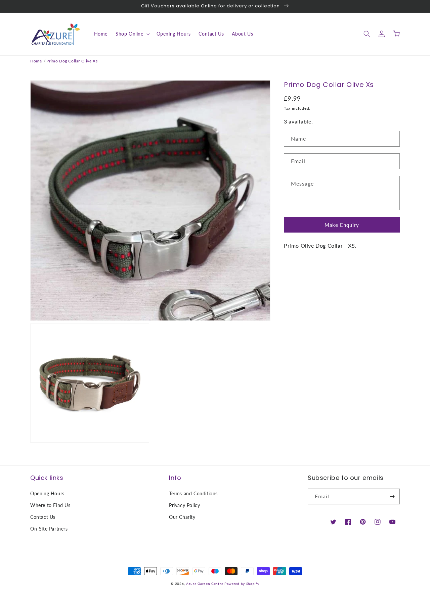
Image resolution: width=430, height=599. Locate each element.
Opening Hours (47, 493)
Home (36, 60)
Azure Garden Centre (204, 584)
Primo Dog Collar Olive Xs (71, 60)
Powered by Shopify (241, 584)
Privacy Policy (184, 505)
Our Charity (182, 517)
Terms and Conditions (193, 493)
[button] (132, 34)
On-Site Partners (49, 529)
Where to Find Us (50, 505)
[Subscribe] (392, 496)
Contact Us (42, 517)
